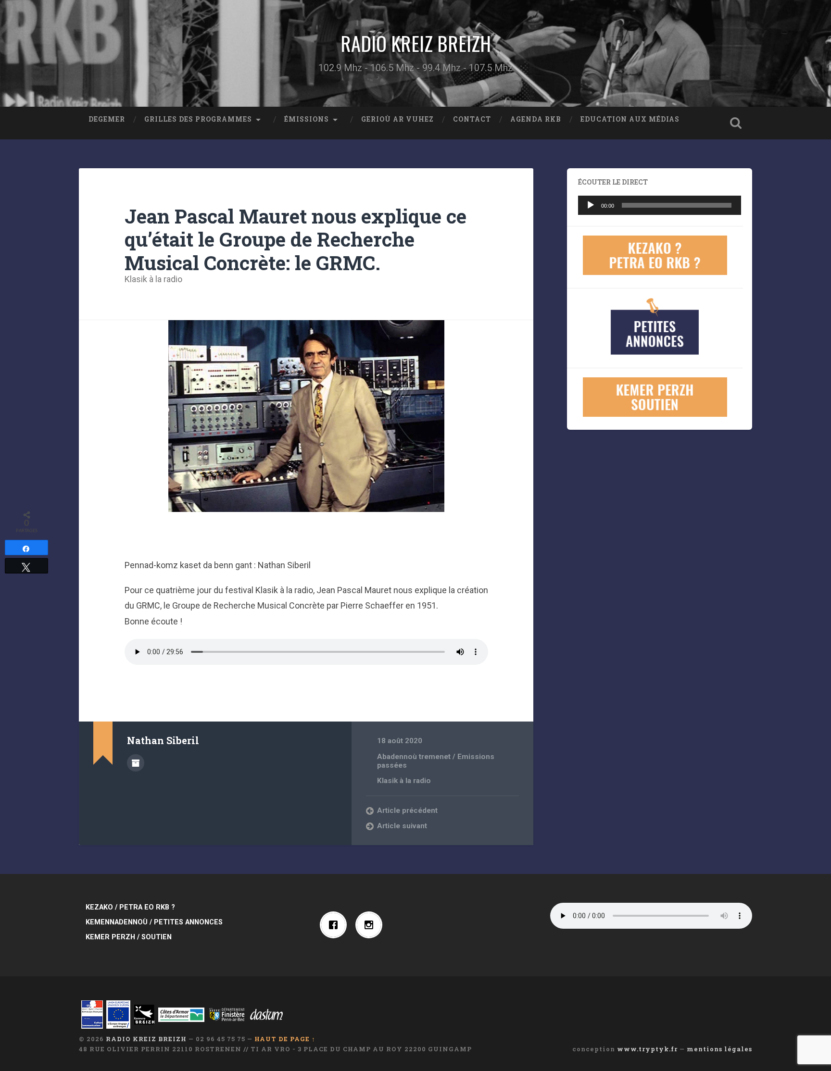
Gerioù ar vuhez (397, 119)
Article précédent (407, 810)
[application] (659, 205)
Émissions (306, 119)
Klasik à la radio (153, 279)
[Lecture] (590, 205)
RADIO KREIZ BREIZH (415, 43)
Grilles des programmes (198, 119)
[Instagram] (371, 925)
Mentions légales (719, 1049)
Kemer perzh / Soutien (129, 937)
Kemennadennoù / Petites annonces (154, 922)
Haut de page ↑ (284, 1039)
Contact (472, 119)
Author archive (135, 763)
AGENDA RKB (535, 119)
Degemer (106, 119)
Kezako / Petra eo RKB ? (130, 907)
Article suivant (402, 826)
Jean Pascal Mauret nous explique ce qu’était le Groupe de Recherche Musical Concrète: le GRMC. (295, 239)
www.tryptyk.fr (647, 1049)
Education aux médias (630, 119)
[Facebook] (335, 925)
